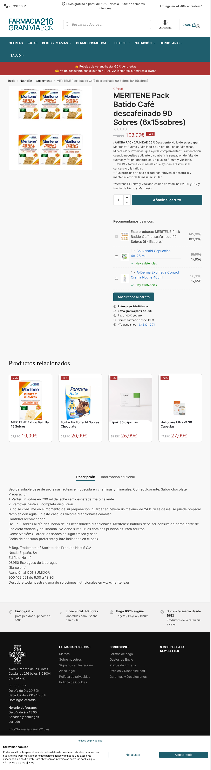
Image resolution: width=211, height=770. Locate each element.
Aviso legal (67, 671)
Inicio (11, 80)
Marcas (64, 654)
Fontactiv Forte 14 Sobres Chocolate (80, 424)
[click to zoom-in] (50, 127)
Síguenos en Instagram (76, 665)
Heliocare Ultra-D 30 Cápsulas (176, 424)
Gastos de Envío (121, 659)
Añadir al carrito (167, 200)
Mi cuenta (165, 28)
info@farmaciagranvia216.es (29, 729)
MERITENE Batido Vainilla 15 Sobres (30, 424)
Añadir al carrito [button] (30, 446)
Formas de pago (121, 654)
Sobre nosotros (70, 659)
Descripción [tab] (85, 477)
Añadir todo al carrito (134, 297)
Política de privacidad (74, 677)
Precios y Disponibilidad (127, 671)
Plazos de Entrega (123, 665)
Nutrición (26, 80)
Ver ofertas (129, 66)
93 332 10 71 (18, 6)
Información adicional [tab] (118, 477)
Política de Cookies (73, 682)
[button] (190, 24)
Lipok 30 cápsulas (124, 422)
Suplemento (44, 80)
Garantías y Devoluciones (128, 677)
